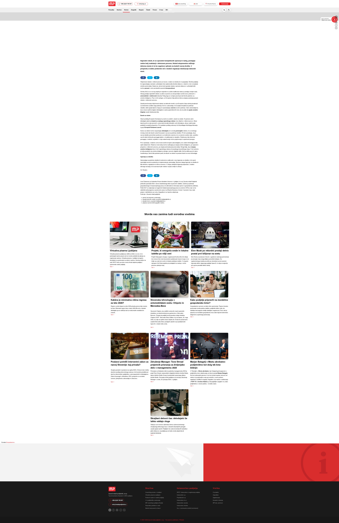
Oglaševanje (216, 497)
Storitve (119, 10)
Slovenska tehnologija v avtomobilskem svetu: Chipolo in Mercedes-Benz (167, 302)
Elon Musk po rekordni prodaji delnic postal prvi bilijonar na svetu (210, 252)
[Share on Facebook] (143, 77)
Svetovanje (224, 4)
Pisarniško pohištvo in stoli (152, 505)
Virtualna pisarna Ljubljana (123, 250)
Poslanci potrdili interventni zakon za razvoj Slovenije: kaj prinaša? (129, 363)
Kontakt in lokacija (218, 500)
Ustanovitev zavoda (182, 503)
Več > (111, 266)
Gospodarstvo (10, 442)
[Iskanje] (224, 10)
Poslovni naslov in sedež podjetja (154, 497)
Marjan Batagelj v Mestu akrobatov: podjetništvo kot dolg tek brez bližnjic (208, 364)
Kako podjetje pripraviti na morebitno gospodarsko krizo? (209, 301)
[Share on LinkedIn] (156, 77)
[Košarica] (229, 10)
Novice (126, 10)
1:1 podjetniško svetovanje (152, 500)
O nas (161, 10)
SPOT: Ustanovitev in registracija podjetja (188, 492)
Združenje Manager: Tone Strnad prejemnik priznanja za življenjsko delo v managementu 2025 (168, 364)
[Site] (111, 3)
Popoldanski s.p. (181, 497)
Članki (148, 10)
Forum (155, 10)
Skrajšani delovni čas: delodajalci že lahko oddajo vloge (169, 420)
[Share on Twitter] (150, 77)
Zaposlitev (216, 495)
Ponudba (111, 10)
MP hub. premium (218, 503)
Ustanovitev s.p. (181, 495)
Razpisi (141, 10)
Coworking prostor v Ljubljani (153, 492)
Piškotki (181, 520)
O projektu (216, 492)
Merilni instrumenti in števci (152, 508)
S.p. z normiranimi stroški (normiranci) (187, 508)
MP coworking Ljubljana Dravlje (154, 503)
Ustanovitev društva (182, 505)
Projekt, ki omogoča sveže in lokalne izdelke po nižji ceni (169, 252)
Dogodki (133, 10)
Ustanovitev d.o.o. (182, 500)
